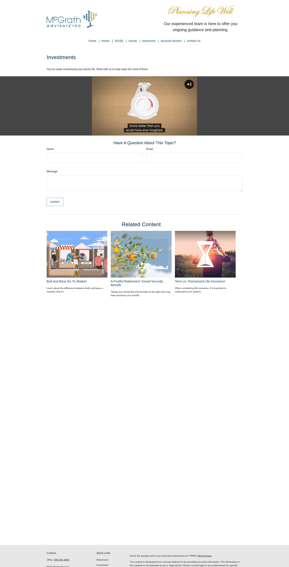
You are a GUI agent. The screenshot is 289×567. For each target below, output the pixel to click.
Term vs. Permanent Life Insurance (200, 281)
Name (50, 149)
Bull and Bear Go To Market (66, 281)
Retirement (102, 559)
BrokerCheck (205, 555)
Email (149, 149)
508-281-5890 (61, 559)
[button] (92, 41)
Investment (102, 565)
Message (52, 171)
